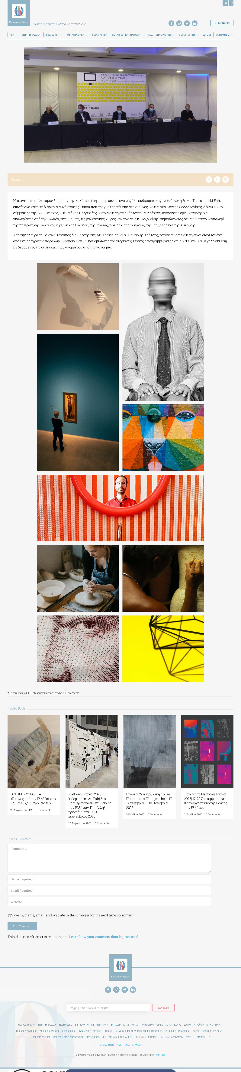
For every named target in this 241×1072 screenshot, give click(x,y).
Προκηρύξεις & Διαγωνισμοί (68, 1036)
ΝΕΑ (103, 1036)
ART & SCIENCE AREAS (120, 1036)
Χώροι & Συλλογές (49, 1030)
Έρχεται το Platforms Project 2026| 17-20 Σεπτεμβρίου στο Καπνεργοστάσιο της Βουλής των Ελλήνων (205, 801)
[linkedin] (195, 23)
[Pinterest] (217, 179)
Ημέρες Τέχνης (53, 693)
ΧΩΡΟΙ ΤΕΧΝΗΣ (173, 1024)
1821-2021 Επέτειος (146, 1036)
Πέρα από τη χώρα (40, 1036)
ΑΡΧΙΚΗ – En (203, 1036)
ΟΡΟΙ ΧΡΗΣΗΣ (106, 1044)
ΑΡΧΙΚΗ (190, 1036)
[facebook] (171, 23)
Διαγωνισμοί (92, 1036)
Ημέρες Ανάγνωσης (26, 1030)
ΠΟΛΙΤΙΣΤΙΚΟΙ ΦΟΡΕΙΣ (151, 1024)
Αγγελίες (199, 1024)
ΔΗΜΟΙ (187, 1024)
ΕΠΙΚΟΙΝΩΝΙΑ (213, 1024)
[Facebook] (209, 179)
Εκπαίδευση (68, 1030)
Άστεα (196, 1030)
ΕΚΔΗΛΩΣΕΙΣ (65, 1024)
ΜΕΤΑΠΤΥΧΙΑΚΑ (99, 1024)
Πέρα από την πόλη (212, 1030)
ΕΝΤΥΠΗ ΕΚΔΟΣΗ (47, 1024)
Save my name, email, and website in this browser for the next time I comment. (72, 915)
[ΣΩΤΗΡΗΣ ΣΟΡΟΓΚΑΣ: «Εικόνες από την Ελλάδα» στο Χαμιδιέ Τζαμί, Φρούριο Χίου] (34, 717)
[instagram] (179, 23)
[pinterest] (187, 23)
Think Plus (159, 1054)
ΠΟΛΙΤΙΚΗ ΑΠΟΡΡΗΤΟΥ (129, 1044)
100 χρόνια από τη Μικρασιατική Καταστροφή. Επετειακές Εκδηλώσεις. (152, 1030)
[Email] (225, 179)
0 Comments (72, 693)
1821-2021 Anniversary (171, 1036)
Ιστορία (108, 1030)
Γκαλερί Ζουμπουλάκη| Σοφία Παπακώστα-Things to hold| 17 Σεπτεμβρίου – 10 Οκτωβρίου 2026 (149, 801)
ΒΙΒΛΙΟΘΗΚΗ (82, 1024)
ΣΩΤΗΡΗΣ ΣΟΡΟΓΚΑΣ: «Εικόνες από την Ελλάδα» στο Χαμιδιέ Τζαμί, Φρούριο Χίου (33, 798)
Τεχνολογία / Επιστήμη (89, 1030)
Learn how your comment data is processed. (104, 936)
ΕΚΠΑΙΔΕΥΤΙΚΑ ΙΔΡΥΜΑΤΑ (124, 1024)
